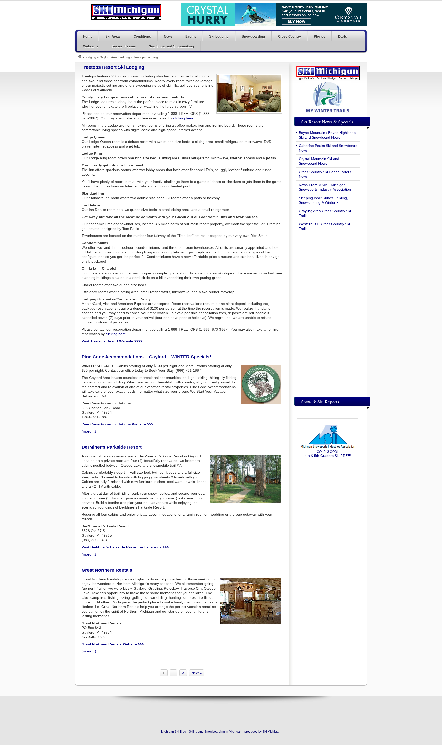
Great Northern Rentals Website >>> (113, 644)
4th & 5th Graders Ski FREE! (328, 454)
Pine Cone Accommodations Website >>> (117, 424)
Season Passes (124, 46)
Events (190, 36)
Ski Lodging (219, 36)
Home (87, 36)
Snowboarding (253, 36)
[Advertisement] (327, 313)
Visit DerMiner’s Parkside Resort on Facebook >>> (125, 547)
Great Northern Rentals (107, 570)
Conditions (142, 36)
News (168, 36)
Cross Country (289, 36)
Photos (319, 36)
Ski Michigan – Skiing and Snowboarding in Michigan (126, 12)
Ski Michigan (271, 731)
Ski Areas (112, 36)
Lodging (90, 57)
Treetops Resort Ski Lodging (113, 67)
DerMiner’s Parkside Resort (112, 447)
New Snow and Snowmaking (171, 46)
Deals (342, 36)
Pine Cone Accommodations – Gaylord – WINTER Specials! (146, 356)
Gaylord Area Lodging (115, 57)
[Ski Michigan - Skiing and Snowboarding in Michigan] (79, 57)
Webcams (90, 46)
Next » (196, 673)
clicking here (183, 118)
